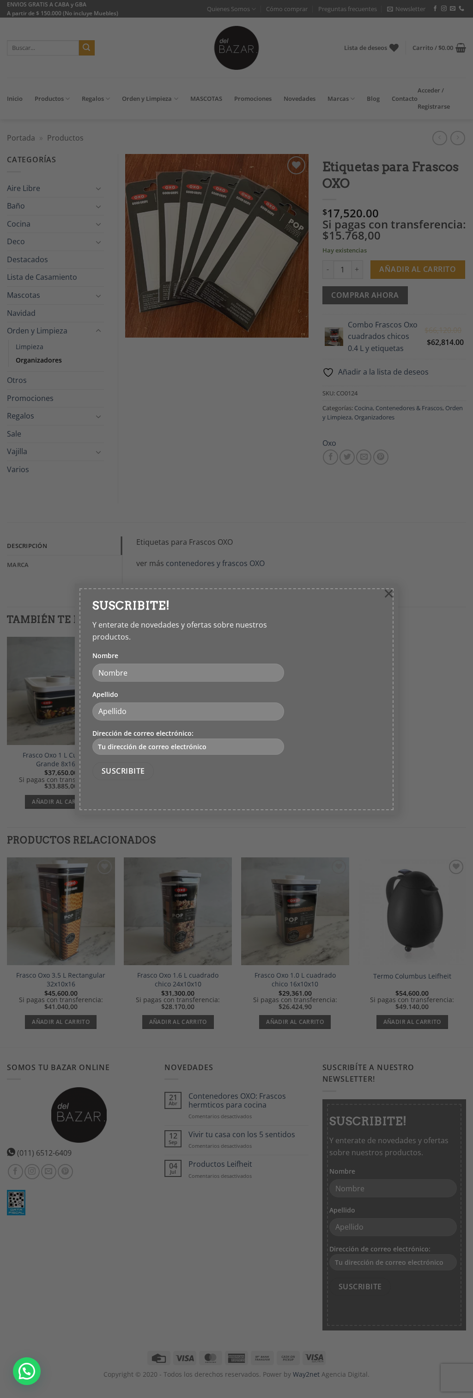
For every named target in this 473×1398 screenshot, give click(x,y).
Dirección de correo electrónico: (143, 733)
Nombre (105, 655)
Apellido (105, 694)
